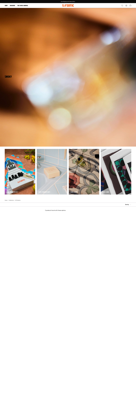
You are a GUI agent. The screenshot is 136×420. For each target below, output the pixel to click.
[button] (12, 5)
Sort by (127, 204)
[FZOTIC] (68, 5)
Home (6, 200)
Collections (11, 200)
